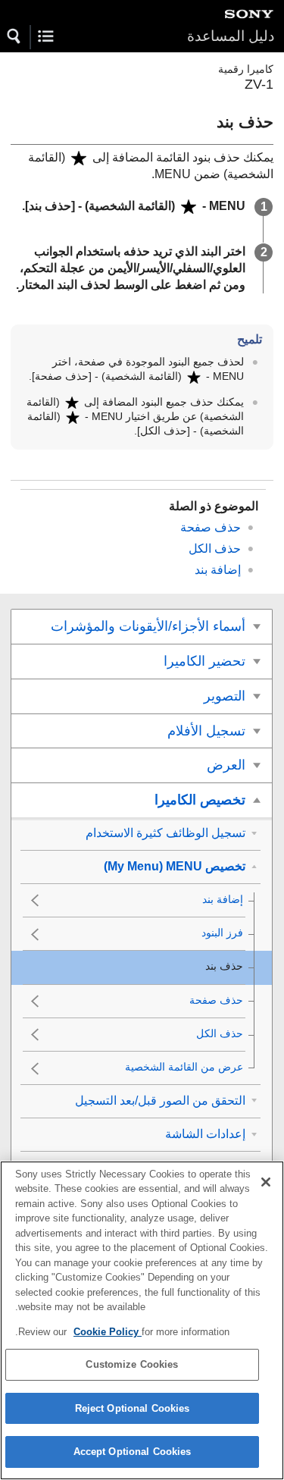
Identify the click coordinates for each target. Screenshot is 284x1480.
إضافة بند (218, 569)
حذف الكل (215, 548)
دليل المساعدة (230, 36)
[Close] (265, 1182)
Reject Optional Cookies (132, 1408)
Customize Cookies (132, 1364)
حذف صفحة (210, 527)
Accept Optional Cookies (132, 1451)
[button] (14, 36)
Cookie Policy (107, 1331)
